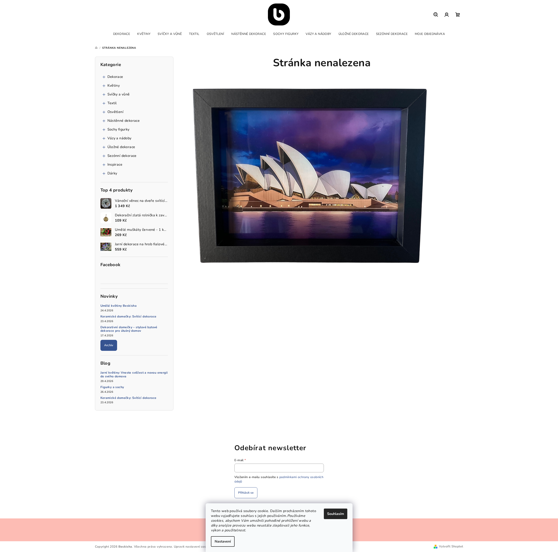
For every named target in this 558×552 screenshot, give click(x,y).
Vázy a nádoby (119, 138)
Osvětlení (115, 111)
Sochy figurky (118, 129)
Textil (112, 103)
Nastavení (223, 541)
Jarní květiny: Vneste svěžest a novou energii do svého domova (134, 374)
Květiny (113, 85)
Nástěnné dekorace (123, 120)
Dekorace (115, 76)
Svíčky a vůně (118, 94)
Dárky (112, 173)
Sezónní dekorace (122, 155)
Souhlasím (335, 513)
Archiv (108, 345)
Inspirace (115, 164)
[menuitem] (122, 34)
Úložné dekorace (121, 147)
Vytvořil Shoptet (451, 546)
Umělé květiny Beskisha (118, 306)
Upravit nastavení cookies (193, 547)
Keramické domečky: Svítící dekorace (128, 317)
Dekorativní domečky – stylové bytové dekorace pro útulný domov (128, 329)
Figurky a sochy (112, 387)
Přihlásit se (246, 493)
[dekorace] (310, 174)
